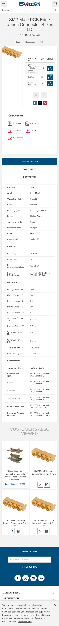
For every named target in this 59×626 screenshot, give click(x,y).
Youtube (33, 578)
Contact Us (29, 177)
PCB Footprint (36, 131)
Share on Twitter (40, 103)
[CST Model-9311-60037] (10, 130)
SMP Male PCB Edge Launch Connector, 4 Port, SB (44, 474)
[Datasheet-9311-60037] (10, 123)
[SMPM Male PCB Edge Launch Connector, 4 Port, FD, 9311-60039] (44, 504)
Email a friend (44, 95)
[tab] (29, 161)
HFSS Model (18, 138)
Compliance (29, 169)
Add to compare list (36, 95)
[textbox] (26, 10)
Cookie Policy (25, 621)
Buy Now (50, 68)
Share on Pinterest (45, 103)
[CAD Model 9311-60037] (27, 123)
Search (56, 10)
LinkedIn (41, 578)
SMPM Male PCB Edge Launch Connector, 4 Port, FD (44, 523)
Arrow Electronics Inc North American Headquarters (33, 68)
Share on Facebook (35, 103)
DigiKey (31, 77)
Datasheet (17, 124)
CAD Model (34, 124)
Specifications (29, 161)
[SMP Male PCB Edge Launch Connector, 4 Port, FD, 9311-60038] (15, 504)
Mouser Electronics (32, 84)
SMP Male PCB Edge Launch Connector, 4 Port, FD (15, 523)
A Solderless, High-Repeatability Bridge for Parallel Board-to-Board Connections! (15, 475)
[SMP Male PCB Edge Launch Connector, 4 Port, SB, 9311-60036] (44, 454)
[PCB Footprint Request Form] (28, 130)
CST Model (17, 131)
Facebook (17, 578)
